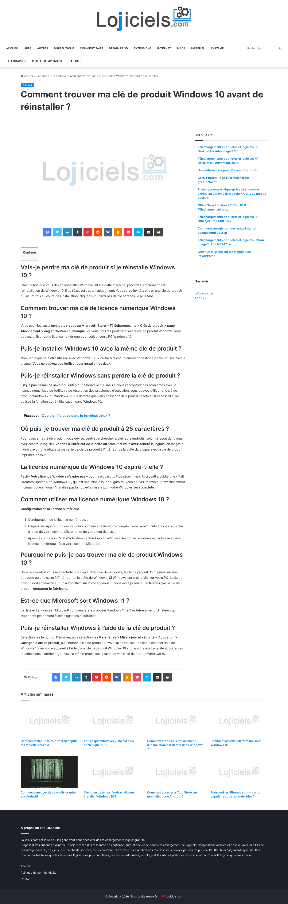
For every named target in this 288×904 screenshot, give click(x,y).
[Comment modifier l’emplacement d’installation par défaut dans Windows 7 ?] (175, 721)
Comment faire (91, 48)
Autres (42, 48)
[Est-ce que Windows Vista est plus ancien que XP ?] (112, 721)
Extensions (142, 48)
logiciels (191, 845)
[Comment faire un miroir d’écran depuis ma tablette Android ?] (49, 721)
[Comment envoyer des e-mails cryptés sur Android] (49, 772)
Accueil (12, 48)
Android (61, 76)
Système (217, 48)
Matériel (198, 48)
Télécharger (16, 61)
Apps (27, 48)
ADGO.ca (200, 298)
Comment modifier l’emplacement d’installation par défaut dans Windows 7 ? (175, 745)
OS (51, 76)
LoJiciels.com (174, 896)
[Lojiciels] (144, 18)
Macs (181, 48)
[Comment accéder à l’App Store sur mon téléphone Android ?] (175, 772)
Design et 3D (118, 48)
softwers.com (204, 293)
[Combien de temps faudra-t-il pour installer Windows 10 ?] (112, 772)
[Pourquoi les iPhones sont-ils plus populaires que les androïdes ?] (238, 772)
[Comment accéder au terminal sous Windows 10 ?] (238, 721)
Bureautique (64, 48)
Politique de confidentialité (39, 872)
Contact (26, 879)
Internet (164, 48)
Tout (77, 61)
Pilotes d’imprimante (48, 61)
